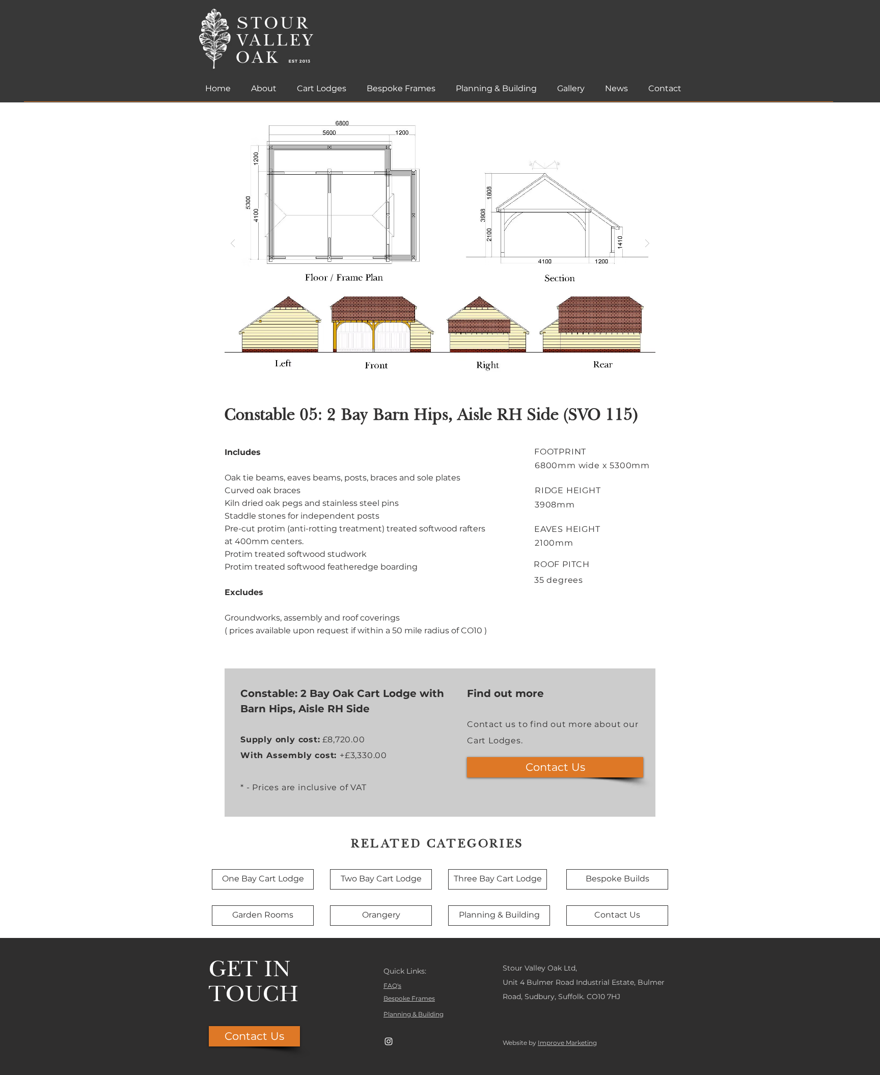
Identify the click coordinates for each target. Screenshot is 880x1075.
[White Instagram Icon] (388, 1041)
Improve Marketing (567, 1042)
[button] (440, 242)
